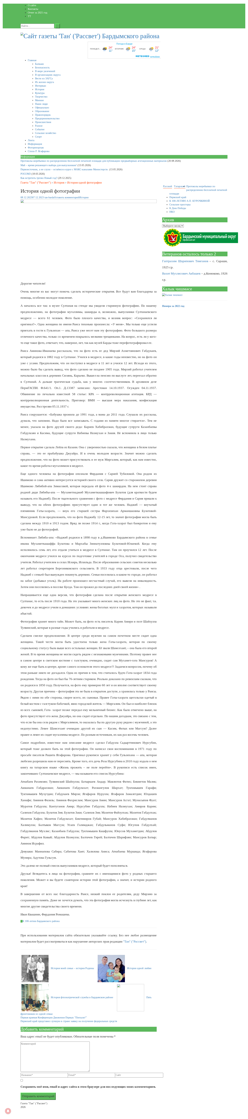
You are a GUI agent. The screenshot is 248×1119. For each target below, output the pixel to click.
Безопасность (42, 67)
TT (29, 16)
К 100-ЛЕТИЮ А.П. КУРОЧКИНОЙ (189, 201)
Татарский (179, 186)
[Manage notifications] (8, 1111)
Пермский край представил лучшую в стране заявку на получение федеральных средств (69, 1021)
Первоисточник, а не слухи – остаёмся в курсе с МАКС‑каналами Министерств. (65, 169)
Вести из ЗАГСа (44, 78)
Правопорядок (43, 115)
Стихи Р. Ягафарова (38, 151)
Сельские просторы (179, 204)
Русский (167, 186)
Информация (35, 144)
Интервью (40, 85)
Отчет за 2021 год (37, 12)
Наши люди (41, 104)
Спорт (38, 136)
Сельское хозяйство (45, 133)
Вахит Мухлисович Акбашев (181, 273)
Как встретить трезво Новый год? (39, 178)
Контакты (33, 9)
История (39, 89)
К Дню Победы (177, 208)
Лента (31, 140)
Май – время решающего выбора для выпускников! (49, 165)
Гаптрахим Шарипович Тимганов (185, 261)
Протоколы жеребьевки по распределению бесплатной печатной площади (198, 190)
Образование (42, 111)
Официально (42, 107)
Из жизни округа (44, 82)
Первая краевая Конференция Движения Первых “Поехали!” (54, 1017)
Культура (39, 93)
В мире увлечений (45, 71)
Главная (32, 60)
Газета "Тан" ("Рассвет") (36, 182)
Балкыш (39, 64)
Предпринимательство (47, 118)
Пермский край (177, 197)
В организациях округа (47, 74)
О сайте (32, 5)
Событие (39, 129)
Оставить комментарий (66, 197)
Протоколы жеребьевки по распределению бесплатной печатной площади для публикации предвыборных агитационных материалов (94, 161)
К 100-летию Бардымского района (41, 921)
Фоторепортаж (36, 147)
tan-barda (49, 197)
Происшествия (43, 122)
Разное (38, 125)
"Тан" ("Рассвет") (134, 941)
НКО (172, 211)
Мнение (39, 100)
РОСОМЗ (26, 173)
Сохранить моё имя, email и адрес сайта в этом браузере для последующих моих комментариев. (88, 1086)
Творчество (41, 96)
